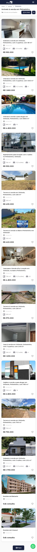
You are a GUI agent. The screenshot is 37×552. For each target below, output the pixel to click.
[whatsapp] (33, 546)
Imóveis (10, 6)
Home (3, 6)
